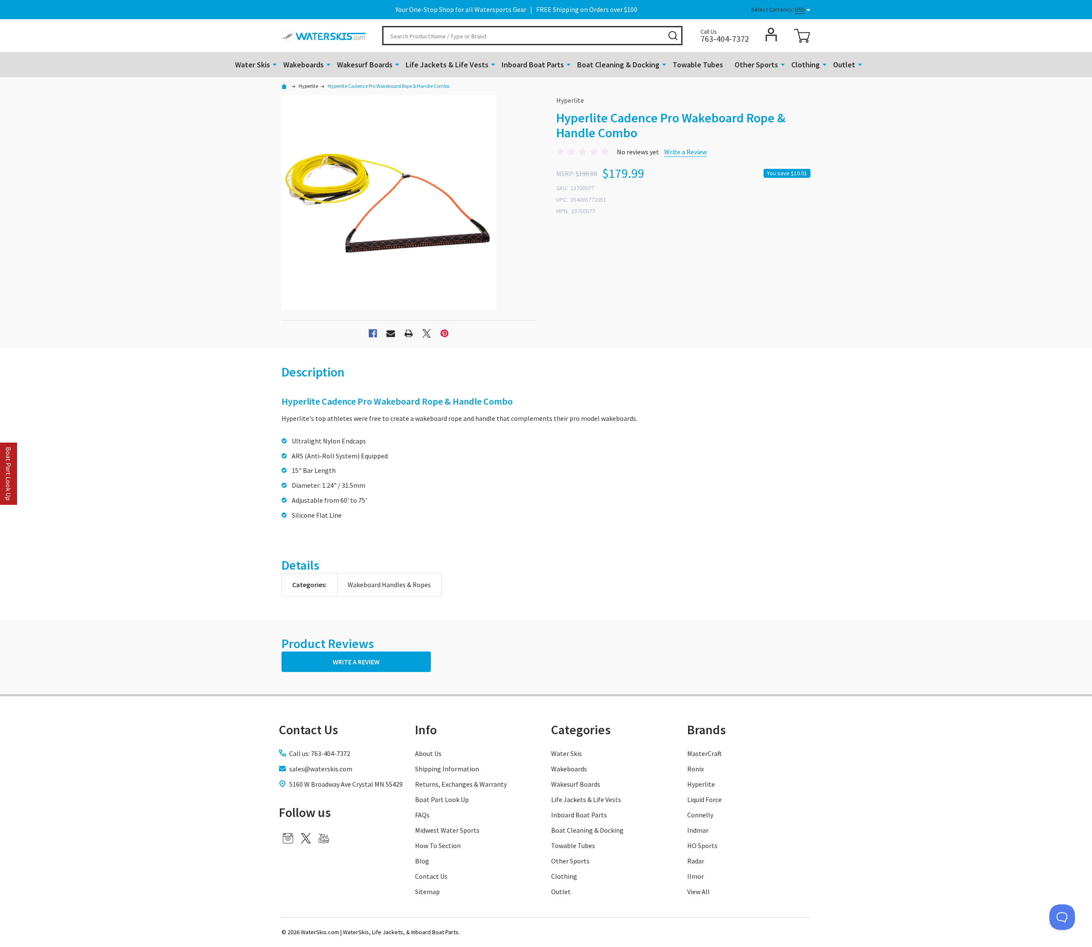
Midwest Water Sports (447, 830)
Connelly (700, 815)
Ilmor (695, 876)
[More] (275, 64)
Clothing (805, 65)
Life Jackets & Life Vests (447, 65)
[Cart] (801, 36)
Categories (580, 729)
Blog (422, 861)
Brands (706, 729)
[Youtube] (324, 838)
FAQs (422, 815)
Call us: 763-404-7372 (319, 753)
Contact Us (431, 876)
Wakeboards (303, 65)
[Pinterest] (444, 333)
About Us (428, 753)
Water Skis (252, 65)
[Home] (285, 86)
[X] (426, 333)
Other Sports (756, 65)
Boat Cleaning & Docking (618, 65)
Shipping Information (447, 769)
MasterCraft (704, 753)
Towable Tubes (698, 65)
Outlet (844, 65)
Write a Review (685, 152)
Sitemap (427, 891)
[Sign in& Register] (771, 34)
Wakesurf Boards (364, 65)
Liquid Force (704, 799)
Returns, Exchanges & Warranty (461, 784)
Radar (695, 861)
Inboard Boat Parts (533, 65)
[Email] (390, 333)
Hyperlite (701, 784)
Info (426, 729)
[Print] (408, 333)
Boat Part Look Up (442, 799)
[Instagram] (288, 838)
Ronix (695, 769)
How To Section (438, 845)
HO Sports (702, 845)
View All (698, 891)
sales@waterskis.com (320, 769)
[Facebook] (372, 333)
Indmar (698, 830)
